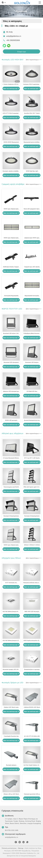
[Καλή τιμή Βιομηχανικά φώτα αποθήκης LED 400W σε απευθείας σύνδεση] (31, 131)
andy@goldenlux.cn (13, 36)
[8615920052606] (27, 842)
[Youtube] (19, 842)
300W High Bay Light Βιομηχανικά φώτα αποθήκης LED (32, 171)
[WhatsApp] (4, 46)
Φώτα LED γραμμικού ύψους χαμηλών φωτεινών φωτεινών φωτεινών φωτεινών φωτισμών (31, 209)
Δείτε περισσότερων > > (33, 59)
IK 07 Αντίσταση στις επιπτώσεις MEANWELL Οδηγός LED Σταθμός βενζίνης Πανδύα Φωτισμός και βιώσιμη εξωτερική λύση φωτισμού (11, 583)
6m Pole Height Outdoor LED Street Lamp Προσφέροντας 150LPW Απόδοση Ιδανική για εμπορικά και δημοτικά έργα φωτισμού (31, 765)
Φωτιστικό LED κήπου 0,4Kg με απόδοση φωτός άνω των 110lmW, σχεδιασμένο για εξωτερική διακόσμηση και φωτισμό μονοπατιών (11, 333)
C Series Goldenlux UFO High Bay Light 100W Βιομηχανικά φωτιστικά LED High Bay (11, 84)
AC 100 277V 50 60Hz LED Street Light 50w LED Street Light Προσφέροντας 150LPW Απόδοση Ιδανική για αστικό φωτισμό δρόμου (31, 736)
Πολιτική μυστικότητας (9, 848)
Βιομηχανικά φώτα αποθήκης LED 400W (32, 142)
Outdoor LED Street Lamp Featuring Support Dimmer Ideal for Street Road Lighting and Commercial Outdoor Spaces (11, 707)
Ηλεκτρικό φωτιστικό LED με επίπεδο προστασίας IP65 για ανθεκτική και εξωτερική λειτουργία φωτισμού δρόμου (32, 794)
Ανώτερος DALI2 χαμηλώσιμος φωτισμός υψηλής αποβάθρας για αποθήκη (31, 84)
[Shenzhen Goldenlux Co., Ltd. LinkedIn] (23, 842)
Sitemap (20, 848)
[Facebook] (16, 842)
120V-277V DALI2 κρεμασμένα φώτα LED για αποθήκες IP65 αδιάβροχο (11, 113)
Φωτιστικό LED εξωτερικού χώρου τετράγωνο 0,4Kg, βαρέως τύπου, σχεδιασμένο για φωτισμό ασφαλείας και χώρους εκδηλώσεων (11, 362)
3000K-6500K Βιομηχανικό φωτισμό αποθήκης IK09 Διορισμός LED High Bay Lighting (11, 142)
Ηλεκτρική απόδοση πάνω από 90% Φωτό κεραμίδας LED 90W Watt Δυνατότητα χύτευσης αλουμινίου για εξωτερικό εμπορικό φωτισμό (31, 583)
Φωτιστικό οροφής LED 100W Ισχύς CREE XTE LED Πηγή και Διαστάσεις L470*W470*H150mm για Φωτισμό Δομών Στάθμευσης (11, 669)
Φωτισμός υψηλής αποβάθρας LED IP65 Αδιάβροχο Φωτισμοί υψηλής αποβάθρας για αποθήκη (11, 171)
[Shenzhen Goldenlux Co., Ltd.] (22, 2)
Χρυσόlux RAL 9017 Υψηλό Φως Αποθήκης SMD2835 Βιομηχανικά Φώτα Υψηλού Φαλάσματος (32, 113)
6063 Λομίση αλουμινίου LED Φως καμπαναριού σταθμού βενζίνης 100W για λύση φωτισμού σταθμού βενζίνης (32, 640)
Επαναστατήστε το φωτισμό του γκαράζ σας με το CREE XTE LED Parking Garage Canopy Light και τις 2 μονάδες (32, 669)
